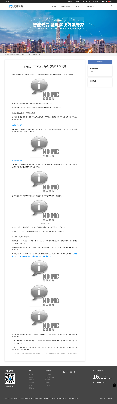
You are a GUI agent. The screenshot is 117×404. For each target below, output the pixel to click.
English (96, 1)
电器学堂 (47, 382)
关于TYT (31, 374)
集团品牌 (31, 377)
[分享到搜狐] (74, 372)
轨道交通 (16, 54)
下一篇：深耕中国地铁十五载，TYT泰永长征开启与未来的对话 (60, 353)
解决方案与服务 (49, 377)
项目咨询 (100, 61)
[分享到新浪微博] (67, 372)
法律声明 (102, 398)
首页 (6, 54)
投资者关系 (90, 6)
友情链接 (110, 398)
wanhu (76, 398)
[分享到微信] (63, 372)
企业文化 (31, 380)
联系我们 (31, 388)
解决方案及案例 (66, 6)
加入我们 (31, 382)
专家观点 (47, 385)
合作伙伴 (31, 385)
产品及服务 (52, 6)
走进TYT (79, 6)
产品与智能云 (49, 374)
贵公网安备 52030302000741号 (60, 398)
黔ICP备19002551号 (46, 398)
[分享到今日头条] (70, 372)
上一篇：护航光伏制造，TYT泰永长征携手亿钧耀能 (26, 353)
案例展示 (10, 54)
